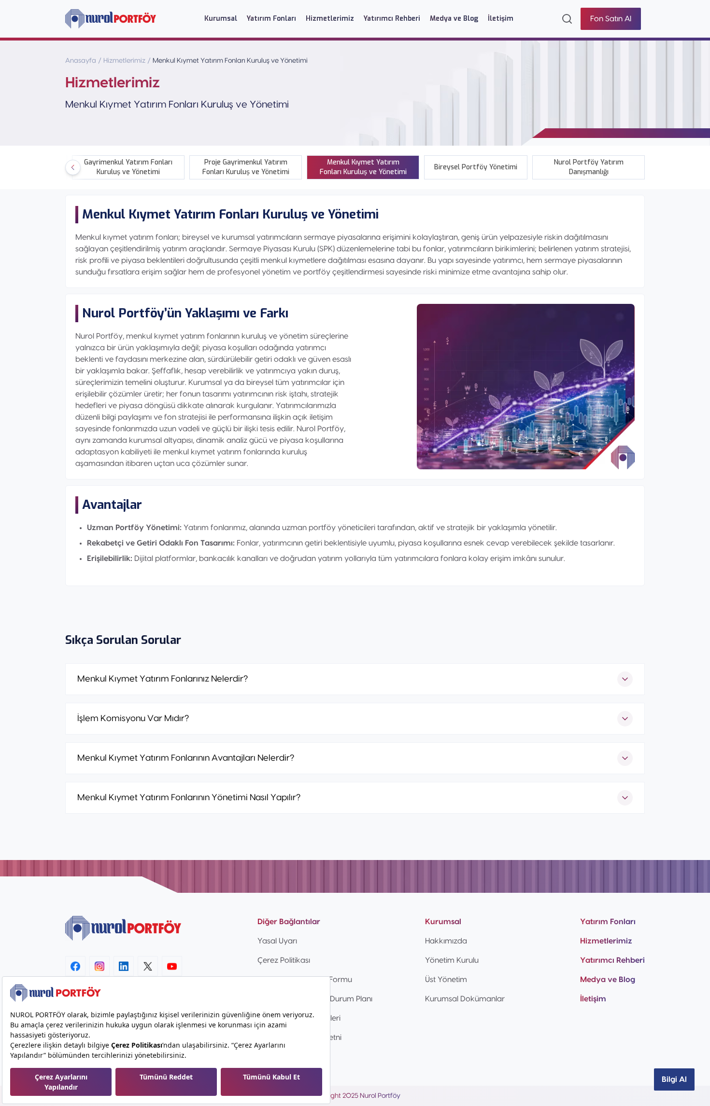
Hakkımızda (446, 941)
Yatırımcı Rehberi (392, 18)
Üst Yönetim (446, 979)
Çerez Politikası (283, 960)
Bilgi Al (674, 1079)
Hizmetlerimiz (330, 18)
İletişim (500, 18)
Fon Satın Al (610, 19)
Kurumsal (220, 18)
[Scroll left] (73, 167)
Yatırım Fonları (271, 18)
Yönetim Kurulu (452, 960)
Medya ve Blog (454, 18)
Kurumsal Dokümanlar (465, 999)
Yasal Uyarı (277, 941)
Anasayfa (80, 60)
